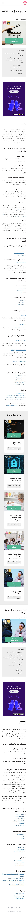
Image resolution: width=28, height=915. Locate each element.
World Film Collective (19, 253)
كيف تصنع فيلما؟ (20, 393)
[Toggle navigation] (3, 3)
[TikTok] (8, 907)
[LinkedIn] (19, 907)
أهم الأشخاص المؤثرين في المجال (15, 665)
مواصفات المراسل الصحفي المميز (15, 655)
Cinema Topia (20, 291)
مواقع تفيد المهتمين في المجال (16, 70)
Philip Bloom (21, 255)
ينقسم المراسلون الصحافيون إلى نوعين (14, 652)
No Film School (20, 378)
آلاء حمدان (23, 315)
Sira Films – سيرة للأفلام (19, 362)
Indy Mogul (21, 305)
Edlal (23, 249)
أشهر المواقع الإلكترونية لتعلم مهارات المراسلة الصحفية (13, 658)
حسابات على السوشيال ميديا (16, 68)
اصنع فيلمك (21, 289)
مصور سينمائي (21, 328)
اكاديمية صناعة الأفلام (20, 340)
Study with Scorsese (21, 263)
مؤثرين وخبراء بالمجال (17, 65)
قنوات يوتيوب (19, 673)
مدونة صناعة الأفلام (19, 376)
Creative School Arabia (18, 384)
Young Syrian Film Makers (18, 350)
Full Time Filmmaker (19, 382)
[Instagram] (16, 907)
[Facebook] (12, 907)
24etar (22, 293)
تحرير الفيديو (18, 210)
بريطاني (16, 328)
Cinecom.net (21, 302)
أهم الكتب (20, 73)
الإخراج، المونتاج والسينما (12, 405)
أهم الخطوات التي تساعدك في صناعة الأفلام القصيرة (14, 54)
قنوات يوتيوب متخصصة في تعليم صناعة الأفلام (14, 61)
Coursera (22, 251)
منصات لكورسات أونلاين (17, 662)
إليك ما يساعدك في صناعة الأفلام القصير (14, 58)
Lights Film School (19, 380)
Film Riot (22, 300)
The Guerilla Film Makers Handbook (15, 395)
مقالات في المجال (18, 670)
